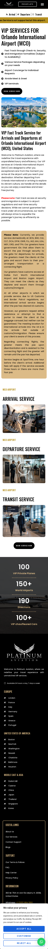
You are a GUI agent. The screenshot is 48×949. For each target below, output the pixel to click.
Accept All (24, 929)
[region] (24, 926)
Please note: (8, 198)
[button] (42, 4)
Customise (24, 936)
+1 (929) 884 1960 (24, 902)
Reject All (24, 943)
